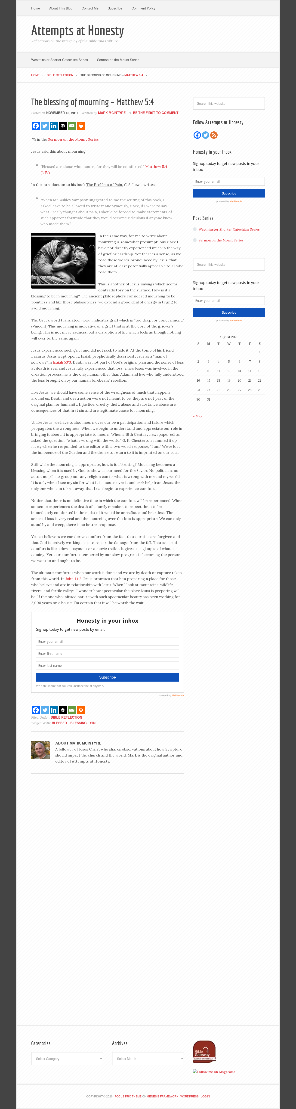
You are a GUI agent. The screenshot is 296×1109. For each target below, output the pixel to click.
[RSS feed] (214, 135)
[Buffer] (63, 126)
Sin (93, 722)
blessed (59, 722)
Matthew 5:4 (133, 75)
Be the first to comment (156, 112)
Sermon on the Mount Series (73, 139)
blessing (78, 722)
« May (197, 416)
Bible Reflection (66, 717)
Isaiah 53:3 (62, 362)
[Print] (81, 126)
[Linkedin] (54, 126)
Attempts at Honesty (77, 30)
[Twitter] (45, 126)
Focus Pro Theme (128, 1096)
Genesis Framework (162, 1096)
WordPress (189, 1096)
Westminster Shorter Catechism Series (229, 229)
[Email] (72, 126)
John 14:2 (73, 578)
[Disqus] (107, 841)
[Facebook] (36, 126)
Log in (205, 1096)
